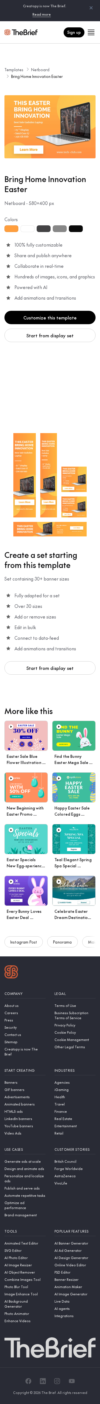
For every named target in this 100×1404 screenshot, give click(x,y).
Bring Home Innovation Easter (37, 76)
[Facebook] (28, 1381)
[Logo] (11, 972)
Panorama (62, 942)
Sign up (74, 32)
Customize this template (50, 317)
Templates (13, 69)
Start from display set (50, 335)
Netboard (40, 69)
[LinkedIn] (42, 1381)
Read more (41, 14)
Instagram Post (23, 942)
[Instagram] (57, 1381)
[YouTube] (71, 1381)
